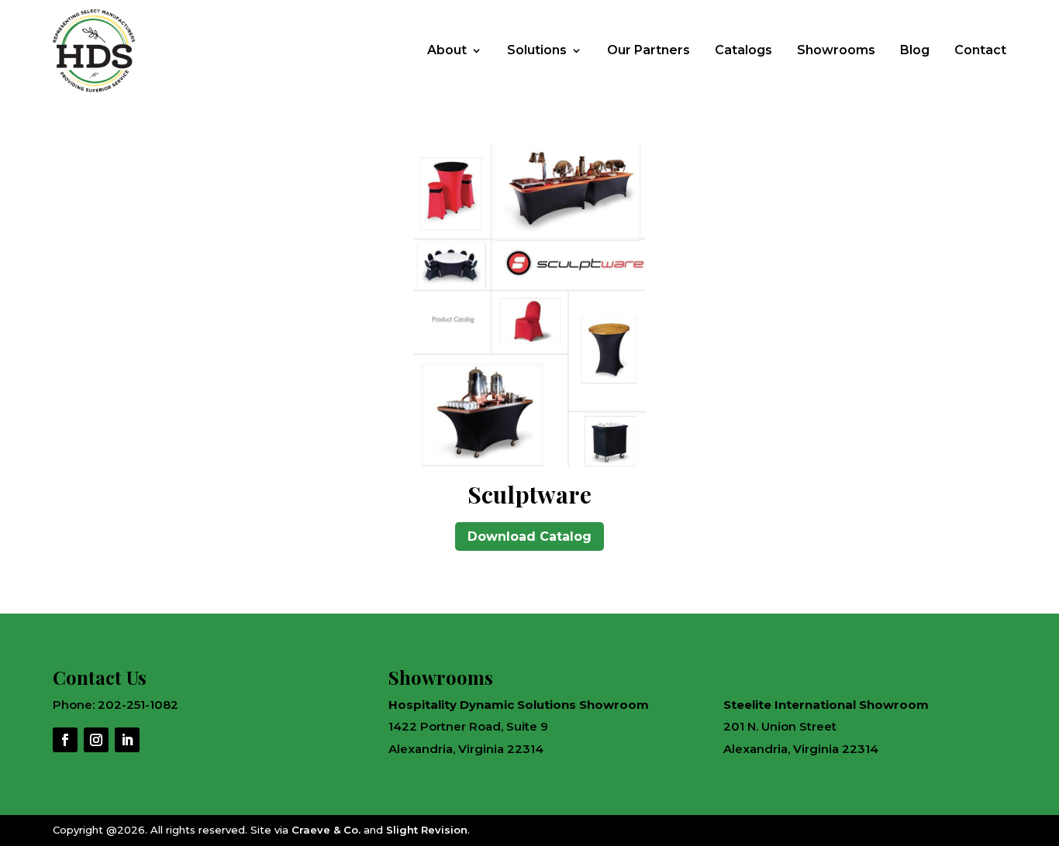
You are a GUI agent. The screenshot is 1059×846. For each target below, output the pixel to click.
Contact (980, 50)
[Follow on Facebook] (65, 739)
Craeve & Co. (325, 830)
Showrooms (836, 50)
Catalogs (743, 50)
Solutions (537, 50)
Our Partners (648, 50)
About (447, 50)
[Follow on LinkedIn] (127, 739)
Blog (915, 50)
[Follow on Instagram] (96, 739)
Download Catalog (529, 536)
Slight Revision (426, 830)
